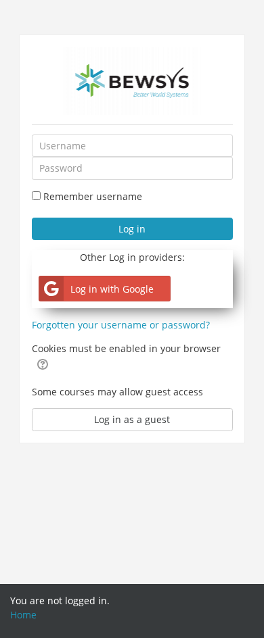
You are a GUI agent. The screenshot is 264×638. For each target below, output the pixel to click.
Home (23, 614)
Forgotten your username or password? (121, 324)
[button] (42, 363)
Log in (132, 228)
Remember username (92, 196)
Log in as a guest (132, 419)
